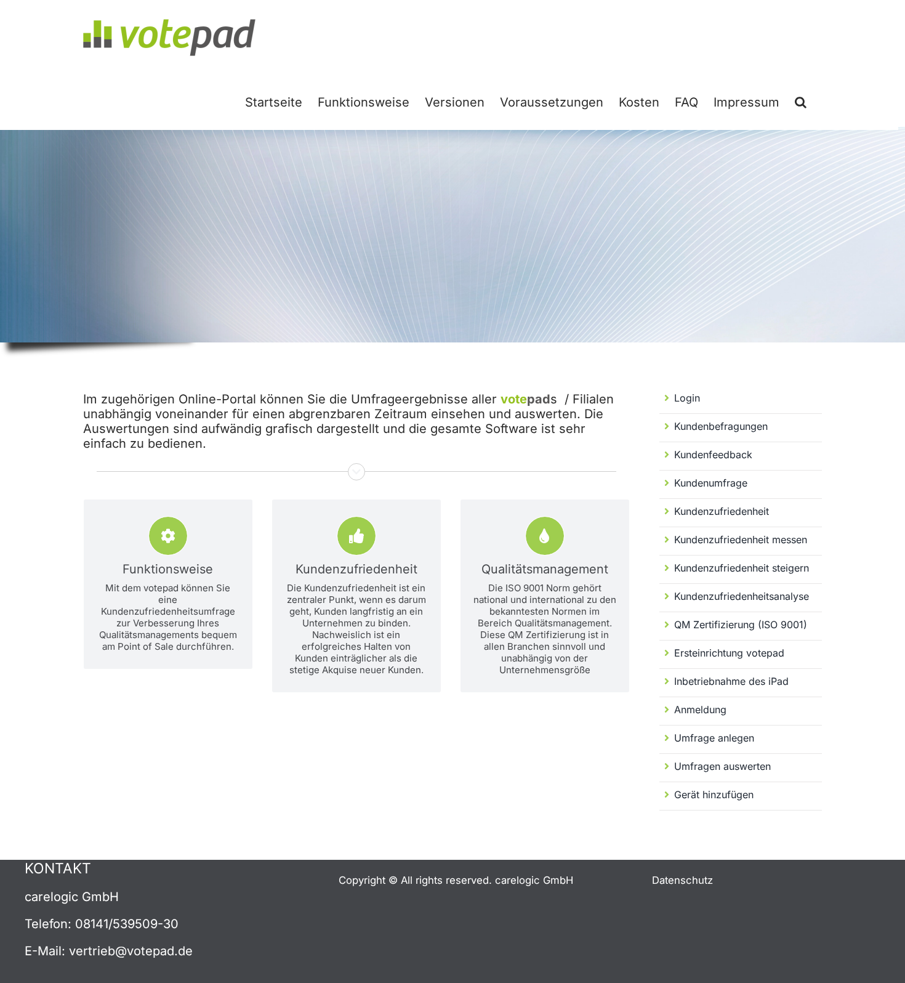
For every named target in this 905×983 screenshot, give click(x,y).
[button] (800, 101)
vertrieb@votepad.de (131, 951)
